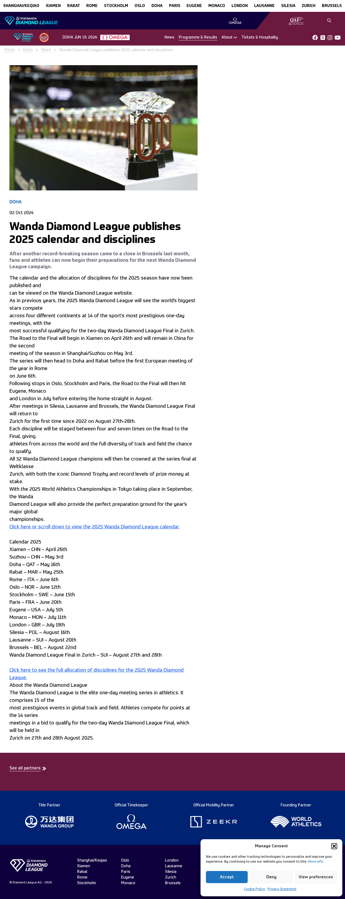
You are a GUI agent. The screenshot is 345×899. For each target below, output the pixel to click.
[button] (334, 846)
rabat (73, 6)
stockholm (116, 6)
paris (174, 6)
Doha (28, 50)
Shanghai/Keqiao (21, 6)
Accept (227, 877)
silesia (288, 6)
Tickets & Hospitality (260, 37)
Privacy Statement (282, 889)
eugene (194, 6)
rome (92, 6)
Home (9, 50)
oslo (139, 6)
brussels (332, 6)
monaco (216, 6)
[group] (235, 20)
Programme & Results (198, 37)
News (169, 37)
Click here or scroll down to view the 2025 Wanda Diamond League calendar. (94, 527)
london (240, 6)
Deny (271, 877)
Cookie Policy (254, 889)
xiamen (53, 6)
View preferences (316, 877)
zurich (308, 6)
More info (315, 861)
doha (157, 6)
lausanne (264, 6)
